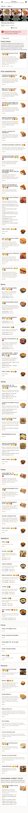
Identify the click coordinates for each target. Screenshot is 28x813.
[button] (14, 59)
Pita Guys (14, 1)
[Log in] (26, 2)
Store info (14, 28)
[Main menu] (2, 2)
